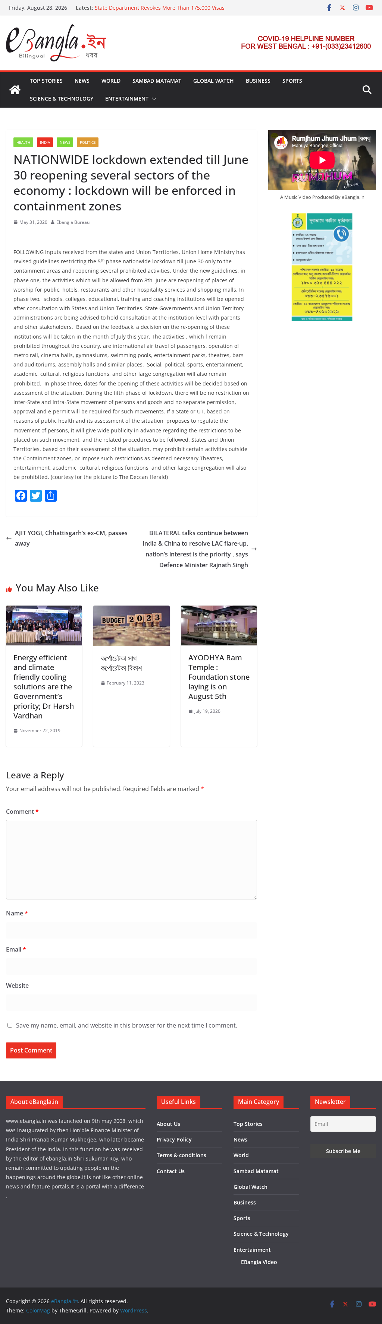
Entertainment (126, 98)
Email (16, 949)
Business (258, 80)
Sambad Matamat (156, 80)
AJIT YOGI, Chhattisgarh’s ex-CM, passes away (71, 538)
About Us (168, 1123)
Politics (88, 142)
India (45, 142)
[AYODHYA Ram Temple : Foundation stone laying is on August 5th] (219, 611)
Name (17, 913)
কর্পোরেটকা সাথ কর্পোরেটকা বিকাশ (121, 663)
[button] (152, 98)
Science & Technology (61, 98)
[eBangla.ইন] (15, 90)
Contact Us (171, 1171)
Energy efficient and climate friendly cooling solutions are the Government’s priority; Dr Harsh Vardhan (43, 687)
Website (17, 985)
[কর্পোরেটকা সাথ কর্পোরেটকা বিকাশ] (131, 611)
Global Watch (213, 80)
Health (23, 142)
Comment (22, 811)
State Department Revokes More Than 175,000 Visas (160, 7)
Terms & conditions (181, 1155)
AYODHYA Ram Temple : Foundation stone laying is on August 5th (219, 677)
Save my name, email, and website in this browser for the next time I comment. (126, 1025)
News (82, 80)
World (110, 80)
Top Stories (46, 80)
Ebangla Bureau (73, 222)
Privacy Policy (174, 1139)
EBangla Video (259, 1262)
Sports (292, 80)
